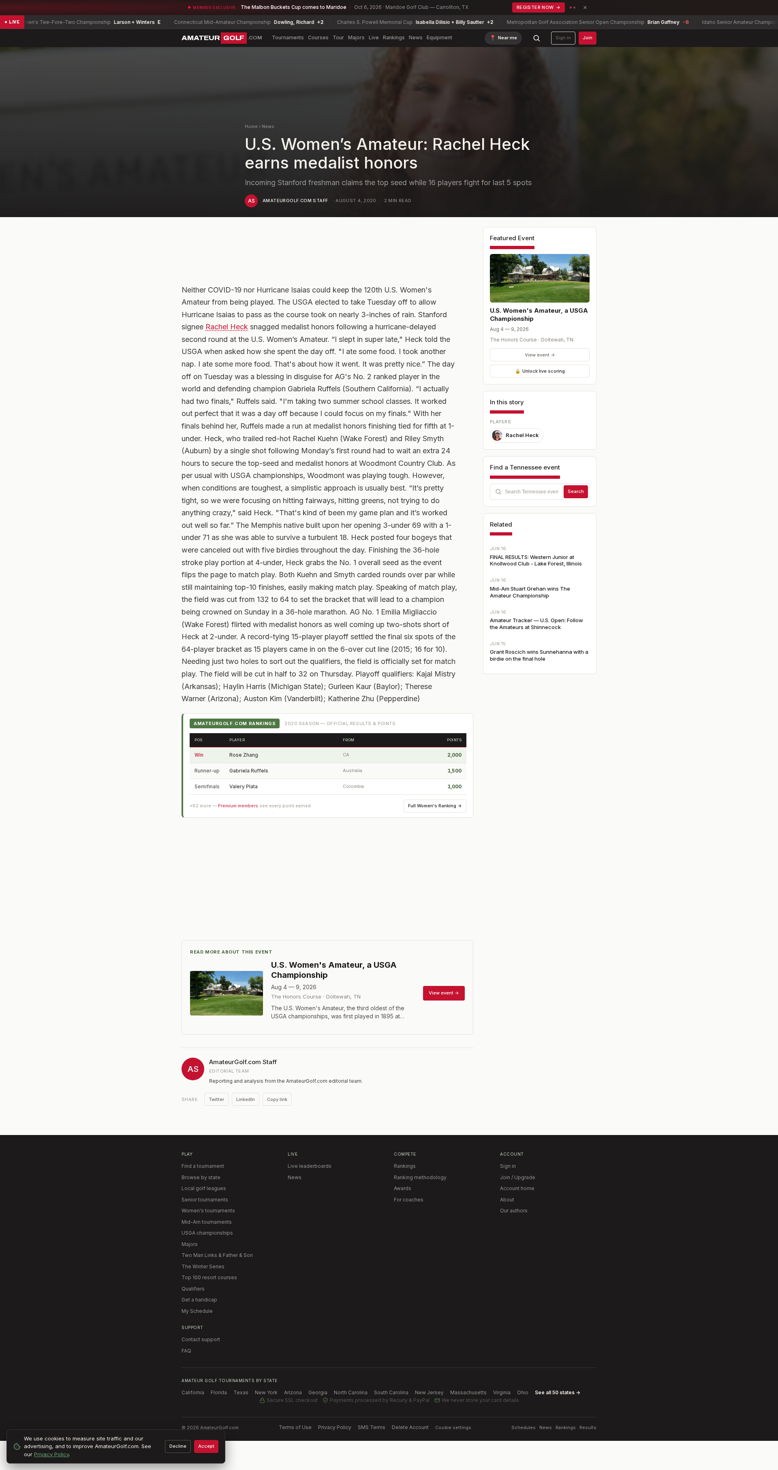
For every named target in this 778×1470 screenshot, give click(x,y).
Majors (356, 37)
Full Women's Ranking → (435, 806)
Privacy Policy (334, 1427)
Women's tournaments (208, 1211)
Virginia (502, 1392)
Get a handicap (199, 1300)
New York (266, 1392)
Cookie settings (453, 1427)
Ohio (522, 1392)
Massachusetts (468, 1392)
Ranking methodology (420, 1177)
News (416, 37)
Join (587, 38)
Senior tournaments (205, 1200)
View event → (540, 355)
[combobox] (540, 492)
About (507, 1200)
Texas (240, 1392)
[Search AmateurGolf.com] (536, 38)
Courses (318, 37)
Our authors (514, 1211)
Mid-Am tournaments (207, 1222)
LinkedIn (245, 1099)
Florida (219, 1392)
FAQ (186, 1351)
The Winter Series (203, 1266)
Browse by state (201, 1177)
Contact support (201, 1339)
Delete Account (410, 1427)
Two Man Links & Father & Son (217, 1255)
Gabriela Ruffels (248, 771)
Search (576, 491)
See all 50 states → (557, 1392)
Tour (338, 37)
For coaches (408, 1200)
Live (374, 37)
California (193, 1392)
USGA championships (207, 1233)
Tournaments (288, 37)
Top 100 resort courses (209, 1277)
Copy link (277, 1099)
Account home (517, 1188)
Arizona (293, 1392)
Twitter (216, 1099)
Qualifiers (193, 1289)
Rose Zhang (243, 755)
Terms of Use (295, 1427)
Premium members (238, 806)
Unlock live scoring (540, 371)
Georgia (317, 1392)
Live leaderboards (309, 1166)
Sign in (563, 38)
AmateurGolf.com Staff (295, 200)
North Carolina (351, 1392)
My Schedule (197, 1311)
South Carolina (391, 1392)
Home (251, 126)
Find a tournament (203, 1166)
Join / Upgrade (517, 1177)
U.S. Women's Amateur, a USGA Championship (539, 314)
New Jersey (429, 1392)
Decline (177, 1446)
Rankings (394, 37)
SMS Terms (371, 1427)
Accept (206, 1446)
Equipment (439, 37)
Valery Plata (243, 786)
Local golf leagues (204, 1188)
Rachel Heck (226, 326)
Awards (402, 1188)
